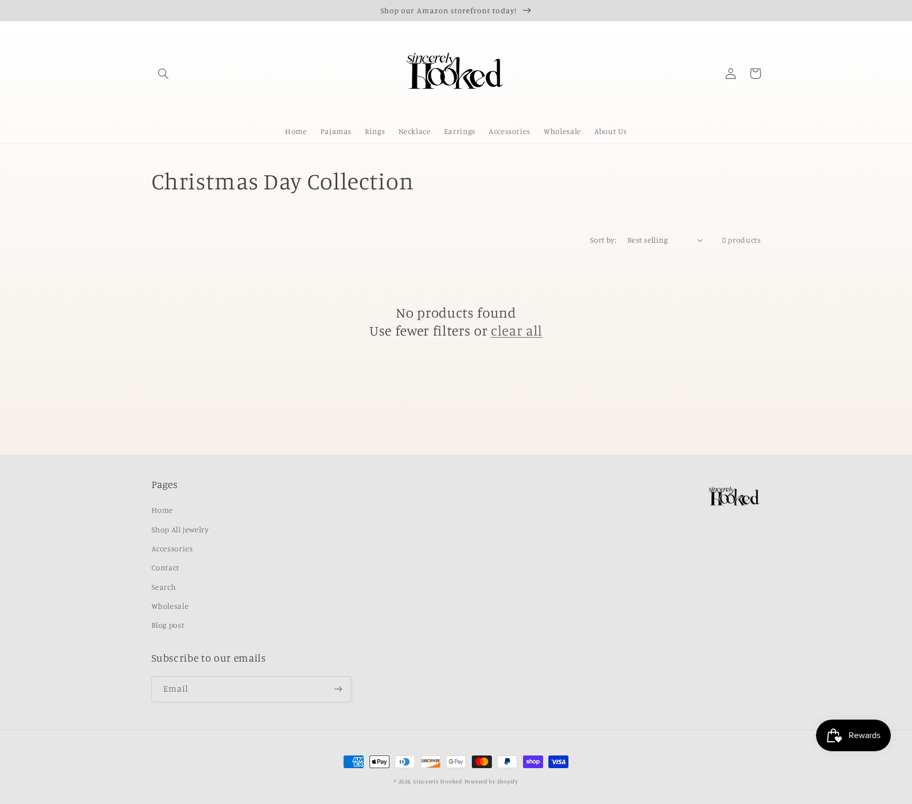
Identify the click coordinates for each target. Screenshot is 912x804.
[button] (163, 73)
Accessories (172, 548)
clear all (517, 330)
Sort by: (603, 239)
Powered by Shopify (491, 781)
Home (162, 509)
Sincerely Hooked (437, 781)
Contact (165, 567)
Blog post (168, 624)
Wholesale (170, 605)
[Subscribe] (338, 689)
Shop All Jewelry (180, 529)
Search (163, 586)
